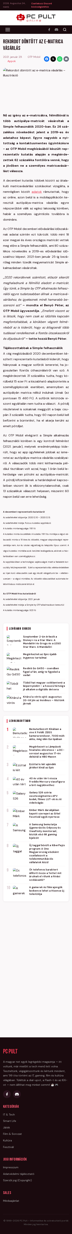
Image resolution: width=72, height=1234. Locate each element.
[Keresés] (64, 29)
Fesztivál (8, 1147)
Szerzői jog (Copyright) (17, 1180)
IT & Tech (9, 1114)
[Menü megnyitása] (7, 29)
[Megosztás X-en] (53, 59)
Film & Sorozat (12, 1134)
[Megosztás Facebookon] (46, 59)
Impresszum (10, 1167)
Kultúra (7, 1140)
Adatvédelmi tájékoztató (18, 1174)
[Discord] (56, 30)
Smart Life (9, 1121)
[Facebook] (49, 30)
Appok (11, 61)
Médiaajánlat (11, 1200)
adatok (37, 192)
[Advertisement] (36, 964)
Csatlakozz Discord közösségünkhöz (41, 5)
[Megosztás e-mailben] (66, 59)
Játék (6, 1127)
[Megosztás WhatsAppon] (59, 59)
